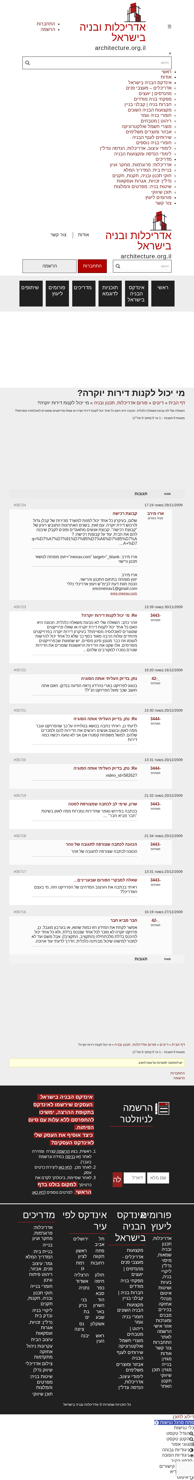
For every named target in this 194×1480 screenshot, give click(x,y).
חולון (99, 1274)
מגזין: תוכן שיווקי (162, 1372)
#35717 (20, 872)
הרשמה (48, 29)
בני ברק (83, 1302)
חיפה (99, 1281)
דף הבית (177, 402)
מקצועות (135, 1250)
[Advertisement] (97, 349)
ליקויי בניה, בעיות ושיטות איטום (165, 1282)
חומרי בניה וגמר (156, 115)
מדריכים (164, 159)
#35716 (20, 912)
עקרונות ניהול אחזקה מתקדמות (40, 1352)
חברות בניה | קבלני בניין (148, 104)
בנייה (48, 1245)
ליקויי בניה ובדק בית (42, 1313)
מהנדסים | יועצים (155, 93)
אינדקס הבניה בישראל (150, 82)
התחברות (46, 23)
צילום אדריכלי (39, 1363)
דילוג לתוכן (183, 1416)
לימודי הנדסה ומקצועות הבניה (143, 153)
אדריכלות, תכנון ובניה (162, 1244)
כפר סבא (100, 1290)
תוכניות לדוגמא (110, 290)
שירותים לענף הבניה (152, 137)
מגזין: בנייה (166, 1361)
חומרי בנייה (41, 1286)
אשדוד (82, 1281)
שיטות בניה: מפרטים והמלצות (143, 186)
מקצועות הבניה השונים (150, 110)
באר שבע (100, 1314)
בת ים (86, 1314)
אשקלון (97, 1323)
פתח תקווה (98, 1253)
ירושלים (80, 1238)
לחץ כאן (65, 1167)
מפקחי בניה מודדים (153, 99)
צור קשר (163, 203)
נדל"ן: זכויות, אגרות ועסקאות (144, 181)
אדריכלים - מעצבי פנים (132, 1259)
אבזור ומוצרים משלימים (149, 131)
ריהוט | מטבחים (156, 120)
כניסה (70, 1156)
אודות (166, 77)
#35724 (20, 505)
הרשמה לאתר (164, 1334)
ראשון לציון (81, 1253)
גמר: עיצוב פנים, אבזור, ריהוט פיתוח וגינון (41, 1272)
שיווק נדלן (43, 1370)
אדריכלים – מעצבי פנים (149, 88)
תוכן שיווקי (161, 192)
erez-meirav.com (123, 593)
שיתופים (31, 287)
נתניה (84, 1287)
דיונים (158, 402)
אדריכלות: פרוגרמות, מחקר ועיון (141, 164)
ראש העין (100, 1338)
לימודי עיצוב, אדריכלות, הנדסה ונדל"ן (136, 148)
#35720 (20, 760)
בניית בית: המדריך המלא (148, 170)
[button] (174, 1422)
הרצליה (81, 1274)
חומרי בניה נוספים (154, 142)
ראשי (167, 71)
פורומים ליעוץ (158, 197)
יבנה (85, 1335)
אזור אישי (163, 1326)
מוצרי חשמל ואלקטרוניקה (147, 126)
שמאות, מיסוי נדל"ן (164, 1260)
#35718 (20, 836)
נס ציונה (79, 1326)
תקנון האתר (166, 1383)
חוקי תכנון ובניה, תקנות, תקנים (142, 175)
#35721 (20, 710)
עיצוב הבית (42, 1339)
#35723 (20, 607)
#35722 (20, 670)
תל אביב (99, 1241)
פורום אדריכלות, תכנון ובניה (121, 402)
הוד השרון (98, 1302)
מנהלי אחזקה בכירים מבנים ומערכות (164, 1309)
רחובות (97, 1263)
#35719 (20, 795)
